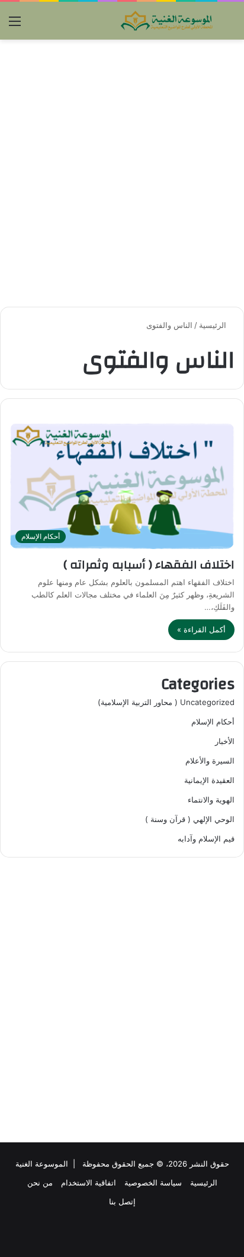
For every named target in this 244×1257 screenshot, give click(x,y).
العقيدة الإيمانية (209, 780)
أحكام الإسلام (213, 721)
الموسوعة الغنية (41, 1163)
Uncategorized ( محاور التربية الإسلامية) (166, 702)
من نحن (40, 1182)
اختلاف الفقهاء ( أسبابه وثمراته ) (149, 565)
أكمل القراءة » (201, 629)
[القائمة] (15, 25)
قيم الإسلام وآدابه (206, 838)
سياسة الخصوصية (153, 1182)
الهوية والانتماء (211, 799)
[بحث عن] (229, 25)
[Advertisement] (122, 173)
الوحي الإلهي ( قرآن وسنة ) (190, 819)
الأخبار (225, 741)
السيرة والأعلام (210, 760)
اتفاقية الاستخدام (88, 1182)
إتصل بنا (122, 1201)
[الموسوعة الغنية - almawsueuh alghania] (167, 20)
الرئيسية (214, 325)
